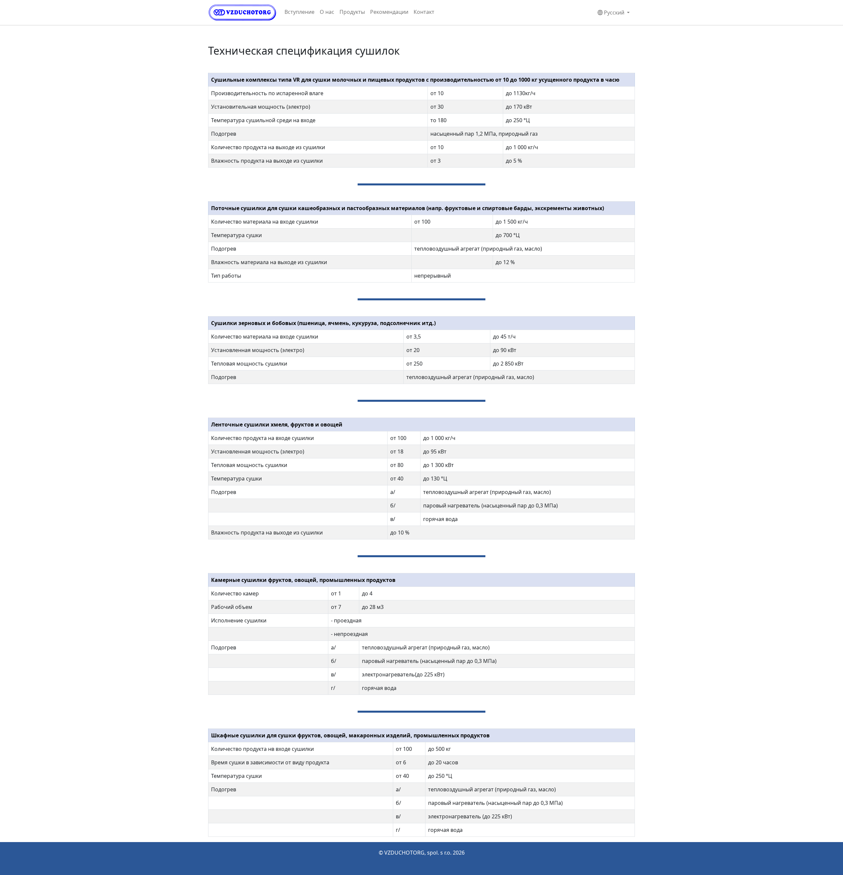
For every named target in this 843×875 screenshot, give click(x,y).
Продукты (352, 11)
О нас (327, 11)
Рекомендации (389, 11)
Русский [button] (614, 12)
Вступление (299, 11)
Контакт (424, 11)
